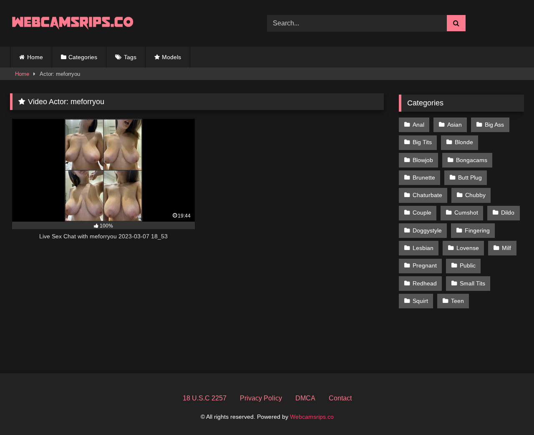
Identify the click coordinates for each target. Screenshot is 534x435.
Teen (457, 301)
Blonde (464, 142)
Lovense (467, 248)
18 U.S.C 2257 (205, 398)
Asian (454, 124)
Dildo (507, 212)
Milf (506, 248)
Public (468, 265)
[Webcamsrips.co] (72, 23)
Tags (130, 57)
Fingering (477, 230)
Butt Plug (470, 177)
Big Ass (494, 124)
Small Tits (472, 283)
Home (35, 57)
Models (171, 57)
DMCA (305, 398)
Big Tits (422, 142)
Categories (82, 57)
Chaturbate (427, 195)
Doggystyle (427, 230)
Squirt (420, 301)
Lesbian (423, 248)
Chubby (475, 195)
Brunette (424, 177)
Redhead (425, 283)
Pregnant (425, 265)
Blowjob (423, 160)
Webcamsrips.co (312, 416)
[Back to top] (508, 410)
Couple (422, 212)
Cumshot (466, 212)
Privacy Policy (261, 398)
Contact (340, 398)
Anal (418, 124)
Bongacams (471, 160)
